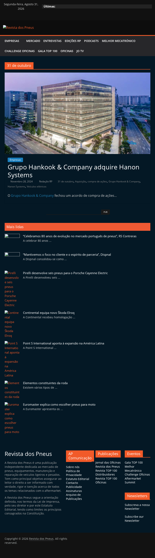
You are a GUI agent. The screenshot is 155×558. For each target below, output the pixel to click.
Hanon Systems (16, 186)
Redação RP (46, 181)
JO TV (80, 51)
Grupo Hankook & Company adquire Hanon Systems (73, 170)
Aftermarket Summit (133, 480)
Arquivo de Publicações (74, 497)
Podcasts (91, 41)
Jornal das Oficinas (108, 462)
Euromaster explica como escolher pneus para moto (59, 404)
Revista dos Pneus (107, 466)
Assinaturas (74, 491)
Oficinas (67, 51)
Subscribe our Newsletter (134, 519)
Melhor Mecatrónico (118, 41)
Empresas (12, 41)
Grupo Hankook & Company (124, 181)
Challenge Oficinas (20, 51)
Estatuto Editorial (77, 479)
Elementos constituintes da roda (45, 383)
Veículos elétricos (36, 186)
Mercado (33, 41)
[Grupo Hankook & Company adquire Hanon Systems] (77, 75)
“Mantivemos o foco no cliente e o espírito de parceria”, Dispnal (67, 254)
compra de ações (97, 181)
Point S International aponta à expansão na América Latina (63, 343)
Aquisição (80, 181)
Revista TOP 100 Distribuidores (106, 473)
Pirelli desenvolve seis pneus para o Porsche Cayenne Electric (65, 273)
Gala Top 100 (47, 51)
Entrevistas (52, 41)
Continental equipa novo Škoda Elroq (48, 313)
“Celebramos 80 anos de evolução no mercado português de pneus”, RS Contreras (79, 236)
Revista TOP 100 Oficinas (106, 480)
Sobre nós (73, 467)
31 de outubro (65, 181)
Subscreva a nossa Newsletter (137, 507)
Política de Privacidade (74, 473)
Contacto (72, 483)
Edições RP (73, 41)
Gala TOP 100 (134, 462)
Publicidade (74, 487)
